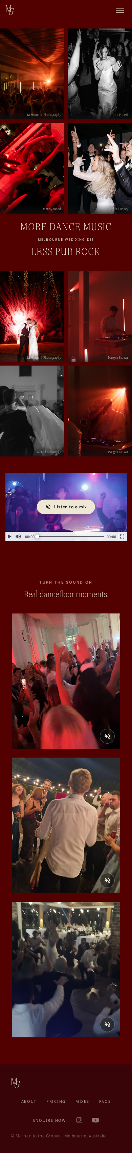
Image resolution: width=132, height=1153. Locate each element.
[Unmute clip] (107, 736)
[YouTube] (95, 1120)
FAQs (105, 1101)
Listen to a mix (70, 507)
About (29, 1101)
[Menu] (120, 10)
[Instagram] (79, 1120)
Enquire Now (49, 1120)
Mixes (82, 1101)
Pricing (56, 1101)
